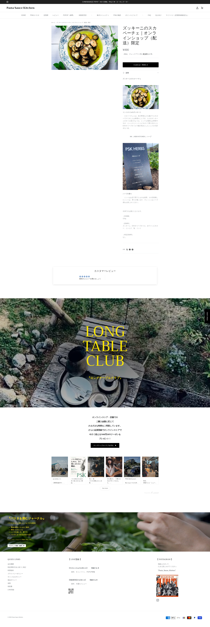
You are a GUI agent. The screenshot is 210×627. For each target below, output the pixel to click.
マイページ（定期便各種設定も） (177, 15)
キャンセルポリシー (14, 577)
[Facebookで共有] (130, 249)
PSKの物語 (117, 15)
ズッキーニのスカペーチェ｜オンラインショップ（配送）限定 (73, 22)
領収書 (10, 586)
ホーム (53, 22)
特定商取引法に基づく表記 (17, 567)
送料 (9, 583)
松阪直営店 (83, 15)
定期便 (46, 15)
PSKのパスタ (34, 15)
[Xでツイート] (127, 249)
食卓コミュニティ (103, 15)
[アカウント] (197, 8)
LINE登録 (11, 590)
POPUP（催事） (68, 15)
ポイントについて (131, 15)
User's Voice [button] (207, 316)
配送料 (145, 54)
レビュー (56, 15)
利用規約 (11, 570)
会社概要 (11, 564)
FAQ (149, 15)
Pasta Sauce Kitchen (17, 617)
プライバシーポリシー (15, 574)
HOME (23, 15)
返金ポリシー (12, 580)
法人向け (158, 15)
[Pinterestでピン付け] (132, 249)
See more (105, 488)
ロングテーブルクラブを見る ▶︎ (105, 445)
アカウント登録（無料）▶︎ (17, 545)
